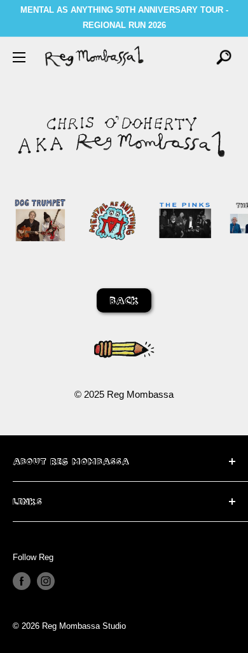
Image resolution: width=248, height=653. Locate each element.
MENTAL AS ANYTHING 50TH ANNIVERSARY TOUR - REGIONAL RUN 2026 (124, 17)
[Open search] (224, 57)
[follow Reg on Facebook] (22, 581)
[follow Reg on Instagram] (46, 581)
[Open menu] (19, 57)
